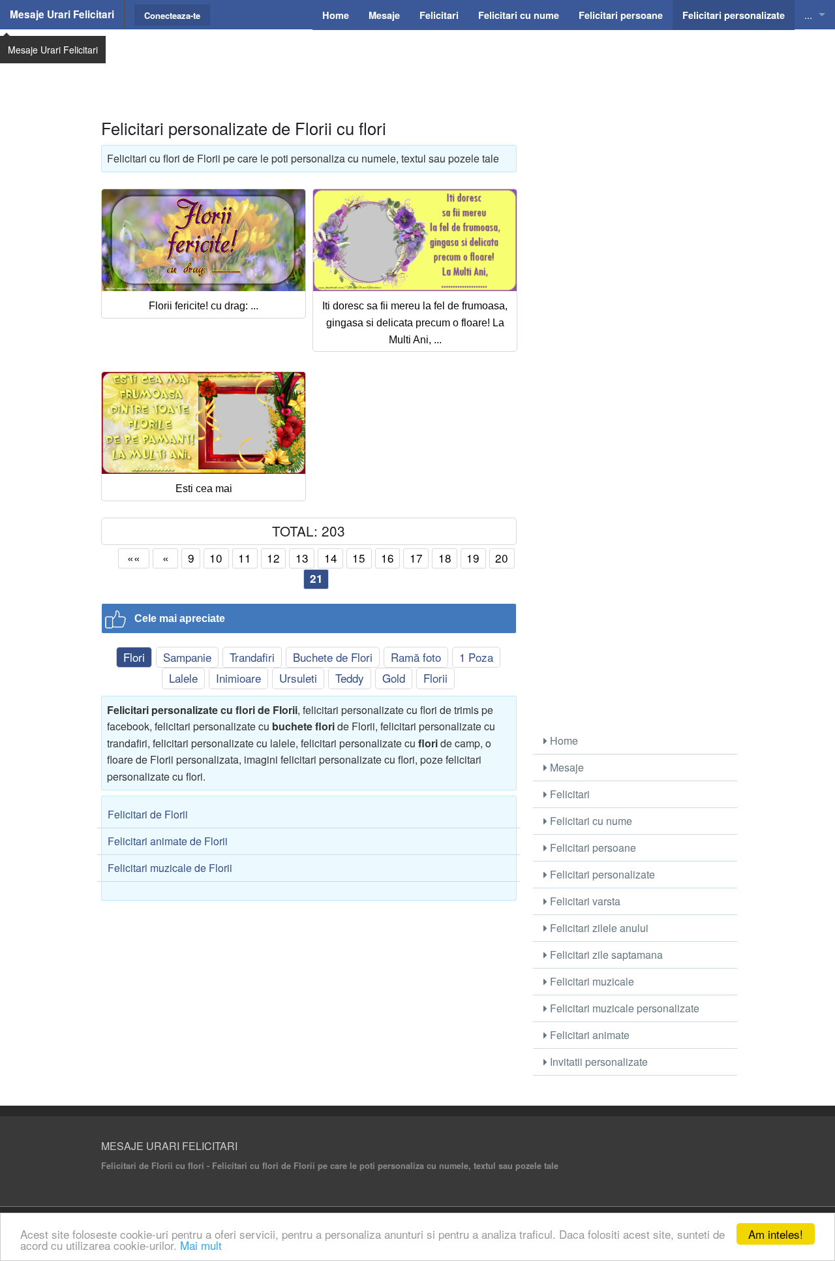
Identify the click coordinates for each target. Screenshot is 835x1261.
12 (273, 558)
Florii (435, 678)
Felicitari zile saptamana (605, 954)
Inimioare (238, 678)
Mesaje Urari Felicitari (62, 14)
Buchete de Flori (332, 657)
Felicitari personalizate (601, 874)
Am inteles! (775, 1234)
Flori (134, 657)
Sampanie (187, 657)
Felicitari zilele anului (597, 927)
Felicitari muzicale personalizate (623, 1008)
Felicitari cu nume (589, 820)
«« (134, 558)
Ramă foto (416, 657)
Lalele (183, 678)
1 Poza (476, 657)
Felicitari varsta (583, 901)
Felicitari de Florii (148, 814)
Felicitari (568, 794)
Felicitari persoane (591, 847)
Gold (393, 678)
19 (472, 558)
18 (444, 558)
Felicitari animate (588, 1034)
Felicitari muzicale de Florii (170, 867)
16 (387, 558)
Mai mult (201, 1245)
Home (562, 740)
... (808, 15)
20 (501, 558)
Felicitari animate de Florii (168, 840)
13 (302, 558)
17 (416, 558)
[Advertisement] (417, 62)
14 (330, 558)
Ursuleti (298, 678)
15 (358, 558)
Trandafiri (252, 657)
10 (215, 558)
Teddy (349, 678)
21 (316, 578)
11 (244, 558)
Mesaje (565, 767)
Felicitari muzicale (590, 981)
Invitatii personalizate (597, 1061)
